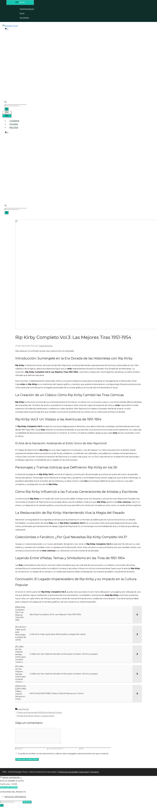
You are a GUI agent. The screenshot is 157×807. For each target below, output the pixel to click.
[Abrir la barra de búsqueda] (5, 102)
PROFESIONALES (27, 9)
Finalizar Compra (9, 787)
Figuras (13, 124)
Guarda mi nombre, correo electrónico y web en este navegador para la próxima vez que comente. (63, 753)
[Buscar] (7, 109)
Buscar (27, 802)
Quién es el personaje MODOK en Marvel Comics (39, 712)
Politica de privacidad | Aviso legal (73, 772)
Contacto (94, 772)
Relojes (13, 127)
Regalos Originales (15, 797)
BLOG (22, 13)
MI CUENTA (24, 18)
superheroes (23, 709)
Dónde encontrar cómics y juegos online (35, 716)
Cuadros (14, 121)
